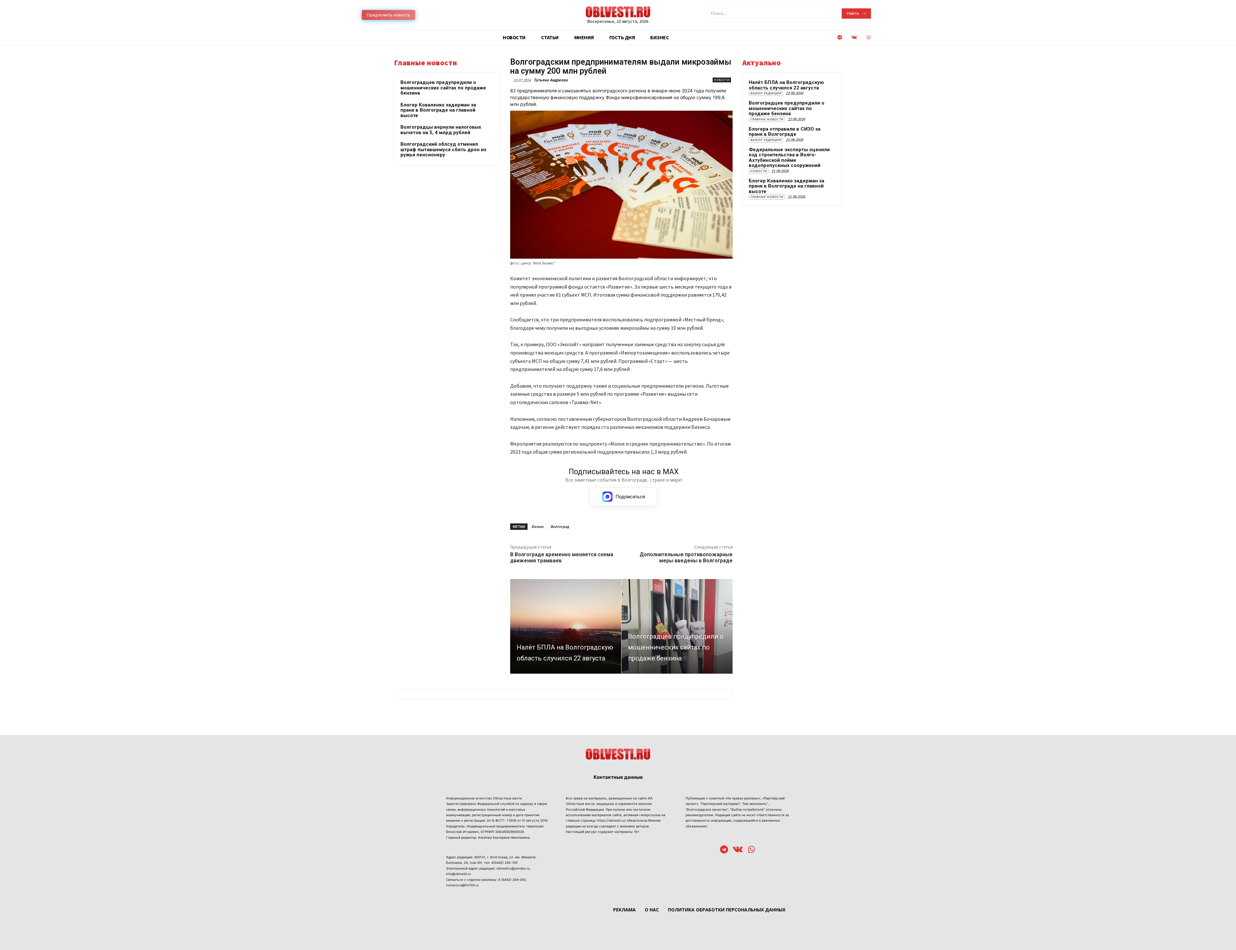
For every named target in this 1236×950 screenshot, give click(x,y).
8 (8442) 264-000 (512, 879)
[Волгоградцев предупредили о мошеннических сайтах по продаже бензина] (677, 626)
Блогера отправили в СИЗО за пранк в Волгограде (784, 131)
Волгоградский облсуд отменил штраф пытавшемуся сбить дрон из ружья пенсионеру (443, 149)
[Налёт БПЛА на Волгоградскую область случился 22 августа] (565, 626)
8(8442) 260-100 (505, 862)
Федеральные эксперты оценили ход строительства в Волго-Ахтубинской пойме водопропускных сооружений (789, 158)
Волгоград (559, 526)
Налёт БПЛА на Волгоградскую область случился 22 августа (786, 85)
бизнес (537, 526)
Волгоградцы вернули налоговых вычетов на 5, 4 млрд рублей (440, 129)
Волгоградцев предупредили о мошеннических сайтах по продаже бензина (443, 87)
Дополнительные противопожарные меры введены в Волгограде (686, 557)
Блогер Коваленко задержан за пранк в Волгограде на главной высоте (438, 110)
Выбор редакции (766, 93)
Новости (722, 80)
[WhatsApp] (868, 37)
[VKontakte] (854, 37)
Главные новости (766, 119)
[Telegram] (839, 37)
